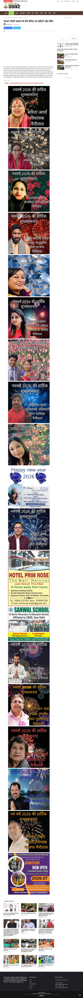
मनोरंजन (36, 13)
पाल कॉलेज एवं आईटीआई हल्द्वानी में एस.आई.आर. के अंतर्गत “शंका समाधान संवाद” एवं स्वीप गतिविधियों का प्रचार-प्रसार (46, 914)
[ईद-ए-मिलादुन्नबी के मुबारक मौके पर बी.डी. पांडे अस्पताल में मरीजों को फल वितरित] (29, 959)
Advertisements (67, 1)
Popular (74, 38)
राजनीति (28, 13)
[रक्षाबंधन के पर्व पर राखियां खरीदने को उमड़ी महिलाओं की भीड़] (46, 943)
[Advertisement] (54, 6)
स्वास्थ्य (49, 13)
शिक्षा (46, 13)
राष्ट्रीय (16, 13)
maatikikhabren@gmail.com (16, 982)
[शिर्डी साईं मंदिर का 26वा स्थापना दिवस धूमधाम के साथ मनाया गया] (11, 959)
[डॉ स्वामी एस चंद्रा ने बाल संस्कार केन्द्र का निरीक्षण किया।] (11, 943)
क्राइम (41, 13)
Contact (73, 1)
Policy (77, 1)
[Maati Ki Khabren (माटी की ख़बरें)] (12, 5)
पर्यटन (54, 13)
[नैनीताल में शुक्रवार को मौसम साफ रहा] (60, 61)
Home (58, 1)
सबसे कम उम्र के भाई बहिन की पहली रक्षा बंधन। (28, 913)
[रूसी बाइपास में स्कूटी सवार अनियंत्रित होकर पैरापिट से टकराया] (60, 67)
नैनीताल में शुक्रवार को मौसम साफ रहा (71, 59)
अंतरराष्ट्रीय (22, 13)
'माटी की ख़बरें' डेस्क (9, 24)
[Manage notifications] (80, 995)
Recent (62, 38)
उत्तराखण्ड (11, 13)
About (61, 1)
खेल (32, 13)
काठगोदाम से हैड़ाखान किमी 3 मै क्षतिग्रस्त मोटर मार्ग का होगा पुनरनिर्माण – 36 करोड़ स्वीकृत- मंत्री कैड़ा (28, 930)
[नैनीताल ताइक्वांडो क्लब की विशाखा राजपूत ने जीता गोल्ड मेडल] (46, 959)
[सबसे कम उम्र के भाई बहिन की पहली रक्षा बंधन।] (29, 907)
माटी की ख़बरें (43, 992)
